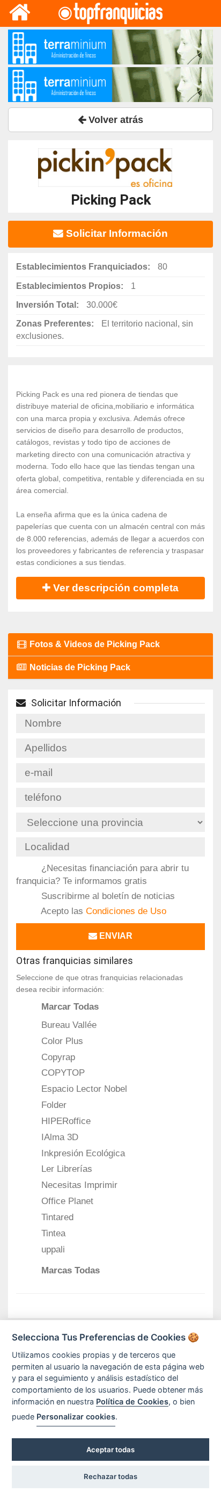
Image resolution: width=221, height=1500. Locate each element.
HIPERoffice (65, 1120)
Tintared (56, 1217)
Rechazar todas (110, 1476)
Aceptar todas (110, 1449)
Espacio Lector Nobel (83, 1088)
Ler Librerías (65, 1168)
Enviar (114, 935)
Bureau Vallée (68, 1024)
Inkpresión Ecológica (82, 1153)
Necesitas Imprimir (78, 1184)
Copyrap (57, 1057)
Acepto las (102, 910)
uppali (52, 1249)
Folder (53, 1104)
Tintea (52, 1233)
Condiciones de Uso (126, 910)
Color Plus (61, 1040)
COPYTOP (62, 1072)
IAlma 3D (58, 1137)
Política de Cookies (132, 1401)
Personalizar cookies (75, 1416)
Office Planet (66, 1200)
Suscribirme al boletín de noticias (107, 895)
